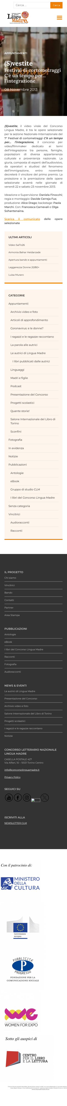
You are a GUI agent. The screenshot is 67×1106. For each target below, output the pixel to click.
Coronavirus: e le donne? (27, 328)
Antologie (17, 473)
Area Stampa (12, 615)
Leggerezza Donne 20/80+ (23, 267)
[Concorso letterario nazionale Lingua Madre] (17, 23)
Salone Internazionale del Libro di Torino (28, 713)
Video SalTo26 (16, 245)
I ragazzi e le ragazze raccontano (32, 336)
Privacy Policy (12, 777)
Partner (8, 607)
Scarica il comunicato (22, 219)
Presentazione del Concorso (29, 394)
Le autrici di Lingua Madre (28, 353)
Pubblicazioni (17, 464)
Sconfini (16, 431)
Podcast (16, 386)
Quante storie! (20, 411)
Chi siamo (10, 577)
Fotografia (15, 439)
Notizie (13, 456)
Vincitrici (14, 514)
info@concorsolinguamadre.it (21, 770)
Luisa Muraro (16, 275)
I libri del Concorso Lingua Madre (33, 497)
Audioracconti (20, 522)
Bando (8, 592)
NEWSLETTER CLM (15, 823)
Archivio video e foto (24, 312)
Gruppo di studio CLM (25, 489)
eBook (15, 481)
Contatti (9, 600)
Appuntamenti (18, 303)
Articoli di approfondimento (29, 320)
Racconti (16, 530)
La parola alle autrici (24, 345)
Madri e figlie (19, 378)
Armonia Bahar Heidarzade (24, 252)
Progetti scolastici (22, 402)
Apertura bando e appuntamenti (27, 260)
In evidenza (16, 448)
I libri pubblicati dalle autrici (31, 361)
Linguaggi (17, 369)
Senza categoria (19, 506)
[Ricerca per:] (32, 5)
